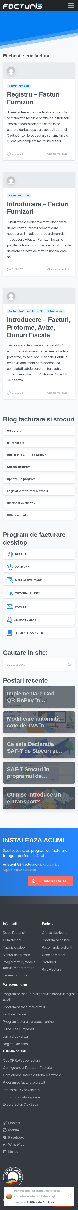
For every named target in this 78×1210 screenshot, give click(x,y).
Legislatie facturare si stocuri (28, 491)
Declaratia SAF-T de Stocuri (27, 455)
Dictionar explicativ (21, 503)
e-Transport (15, 443)
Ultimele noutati (18, 515)
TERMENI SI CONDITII (28, 632)
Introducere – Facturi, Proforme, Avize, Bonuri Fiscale (38, 327)
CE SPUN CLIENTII (26, 619)
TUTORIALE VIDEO (27, 593)
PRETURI (21, 554)
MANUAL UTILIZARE (28, 580)
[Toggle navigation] (71, 5)
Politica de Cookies (40, 1202)
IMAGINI (20, 606)
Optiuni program (18, 467)
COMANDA (22, 567)
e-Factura (14, 430)
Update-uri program (21, 479)
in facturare (20, 864)
